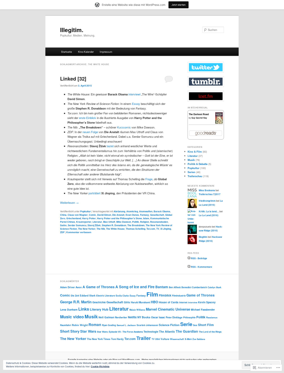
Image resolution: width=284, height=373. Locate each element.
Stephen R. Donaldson (114, 225)
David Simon (104, 215)
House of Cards (169, 302)
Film (152, 294)
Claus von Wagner (78, 215)
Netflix (132, 317)
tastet (110, 146)
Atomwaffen (145, 211)
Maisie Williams (137, 309)
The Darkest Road (199, 114)
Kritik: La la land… (209, 211)
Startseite (66, 52)
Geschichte (99, 302)
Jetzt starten (178, 4)
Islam (146, 218)
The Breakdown (136, 225)
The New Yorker (86, 228)
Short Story (69, 331)
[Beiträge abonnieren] (189, 258)
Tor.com (150, 228)
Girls (127, 302)
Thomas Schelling (135, 228)
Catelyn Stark (214, 287)
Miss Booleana (207, 190)
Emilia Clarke (122, 295)
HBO (154, 302)
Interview (192, 302)
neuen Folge (90, 132)
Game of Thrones (200, 295)
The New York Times (98, 339)
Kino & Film (195, 151)
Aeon (79, 287)
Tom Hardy (117, 339)
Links (83, 309)
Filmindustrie (179, 295)
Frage (148, 179)
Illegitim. (71, 29)
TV (157, 228)
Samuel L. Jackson (126, 325)
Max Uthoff (109, 221)
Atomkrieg (132, 211)
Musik (191, 160)
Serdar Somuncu (77, 225)
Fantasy (144, 215)
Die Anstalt (118, 215)
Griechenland (73, 218)
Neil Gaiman (106, 317)
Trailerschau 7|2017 (209, 194)
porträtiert (94, 193)
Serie (186, 324)
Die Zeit (75, 295)
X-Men (188, 339)
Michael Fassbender (203, 309)
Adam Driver (67, 287)
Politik (135, 221)
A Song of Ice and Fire (135, 286)
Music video (72, 317)
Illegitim (203, 237)
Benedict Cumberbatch (194, 287)
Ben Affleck (175, 287)
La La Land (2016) (208, 215)
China (63, 215)
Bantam (161, 286)
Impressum (106, 52)
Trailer (143, 338)
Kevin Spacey (207, 302)
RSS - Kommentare (201, 266)
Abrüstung (119, 211)
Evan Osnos (132, 215)
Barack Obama (162, 211)
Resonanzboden (159, 221)
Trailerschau (195, 176)
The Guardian (187, 331)
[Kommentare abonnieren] (189, 266)
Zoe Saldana (198, 339)
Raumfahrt (65, 325)
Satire (63, 225)
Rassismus (211, 317)
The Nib (101, 228)
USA (157, 339)
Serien (191, 172)
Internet (183, 302)
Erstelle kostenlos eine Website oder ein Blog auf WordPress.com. (104, 359)
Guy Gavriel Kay (199, 117)
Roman (94, 324)
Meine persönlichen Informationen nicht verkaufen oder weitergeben (179, 359)
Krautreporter (83, 221)
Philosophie (189, 317)
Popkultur (85, 211)
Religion (144, 221)
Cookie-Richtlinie (100, 366)
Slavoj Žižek (94, 225)
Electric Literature (105, 295)
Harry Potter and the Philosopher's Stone (119, 218)
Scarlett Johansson (147, 325)
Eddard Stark (87, 295)
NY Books (143, 317)
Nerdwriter (121, 317)
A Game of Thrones (98, 286)
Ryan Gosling (109, 325)
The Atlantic (167, 331)
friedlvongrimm (207, 200)
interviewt (134, 94)
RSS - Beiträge (199, 258)
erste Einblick (87, 118)
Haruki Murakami (140, 302)
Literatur (97, 221)
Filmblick (165, 295)
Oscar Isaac (158, 317)
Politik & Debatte (197, 164)
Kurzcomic (124, 127)
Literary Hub (99, 309)
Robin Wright (80, 325)
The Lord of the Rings (210, 331)
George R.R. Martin (76, 301)
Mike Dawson (123, 221)
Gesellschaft (157, 215)
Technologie (151, 331)
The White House (115, 228)
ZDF (62, 232)
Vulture (165, 339)
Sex (195, 325)
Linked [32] (73, 78)
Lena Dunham (68, 309)
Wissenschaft (177, 339)
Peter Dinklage (174, 317)
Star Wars (88, 331)
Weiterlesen (69, 203)
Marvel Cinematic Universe (168, 309)
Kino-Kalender (86, 52)
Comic (92, 215)
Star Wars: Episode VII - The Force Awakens (120, 331)
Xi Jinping (165, 228)
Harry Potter (89, 218)
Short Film (206, 325)
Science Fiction (169, 325)
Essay (136, 104)
